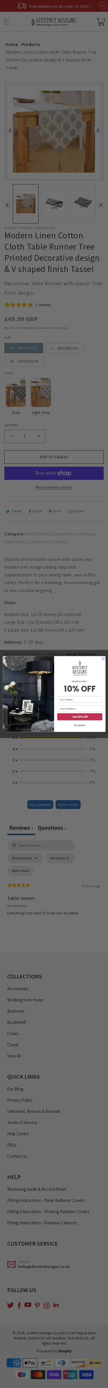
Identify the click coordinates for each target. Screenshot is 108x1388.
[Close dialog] (103, 658)
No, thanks (79, 725)
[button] (79, 668)
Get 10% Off (79, 717)
